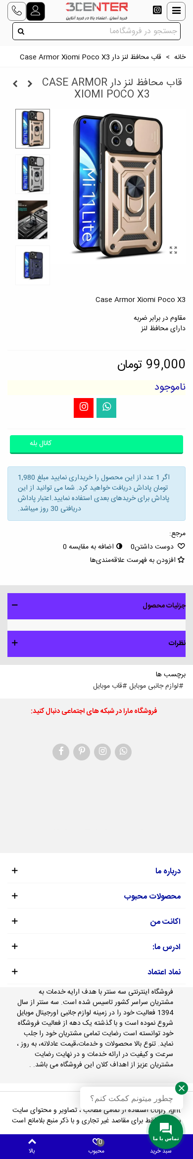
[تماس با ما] (16, 11)
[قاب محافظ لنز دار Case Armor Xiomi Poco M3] (14, 84)
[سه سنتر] (96, 11)
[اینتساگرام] (157, 11)
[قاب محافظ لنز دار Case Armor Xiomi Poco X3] (173, 251)
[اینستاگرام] (84, 408)
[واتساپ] (106, 408)
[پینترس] (81, 752)
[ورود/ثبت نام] (35, 11)
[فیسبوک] (60, 752)
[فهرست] (176, 11)
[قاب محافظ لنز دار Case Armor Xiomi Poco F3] (29, 84)
